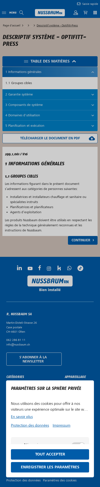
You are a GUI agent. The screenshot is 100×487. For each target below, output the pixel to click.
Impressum (61, 425)
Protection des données (30, 425)
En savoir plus (22, 417)
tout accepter (50, 454)
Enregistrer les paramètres (50, 467)
